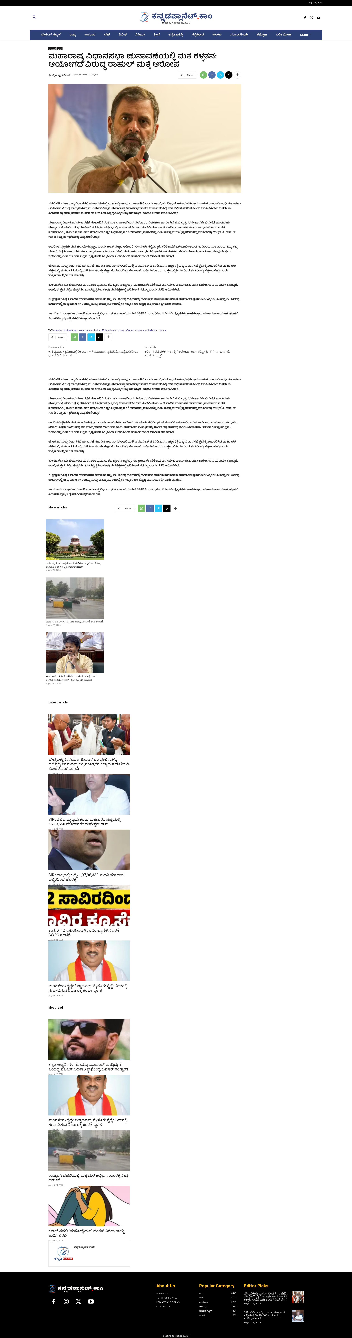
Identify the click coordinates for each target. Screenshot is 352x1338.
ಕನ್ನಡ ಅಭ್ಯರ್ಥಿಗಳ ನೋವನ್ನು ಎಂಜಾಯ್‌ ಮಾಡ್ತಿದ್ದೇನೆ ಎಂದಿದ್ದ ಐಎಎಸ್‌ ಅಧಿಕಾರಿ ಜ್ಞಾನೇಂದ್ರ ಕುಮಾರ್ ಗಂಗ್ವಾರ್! (88, 1066)
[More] (237, 75)
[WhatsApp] (203, 75)
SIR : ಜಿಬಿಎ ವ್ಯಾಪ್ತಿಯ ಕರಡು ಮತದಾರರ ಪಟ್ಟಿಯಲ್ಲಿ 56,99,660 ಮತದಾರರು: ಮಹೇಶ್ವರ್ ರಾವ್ (84, 821)
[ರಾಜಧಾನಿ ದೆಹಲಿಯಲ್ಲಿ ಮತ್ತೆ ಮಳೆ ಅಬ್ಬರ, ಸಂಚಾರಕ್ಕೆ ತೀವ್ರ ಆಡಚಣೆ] (75, 597)
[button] (77, 17)
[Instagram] (66, 1303)
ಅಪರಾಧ (52, 49)
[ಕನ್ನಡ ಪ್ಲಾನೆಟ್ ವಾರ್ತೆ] (63, 1253)
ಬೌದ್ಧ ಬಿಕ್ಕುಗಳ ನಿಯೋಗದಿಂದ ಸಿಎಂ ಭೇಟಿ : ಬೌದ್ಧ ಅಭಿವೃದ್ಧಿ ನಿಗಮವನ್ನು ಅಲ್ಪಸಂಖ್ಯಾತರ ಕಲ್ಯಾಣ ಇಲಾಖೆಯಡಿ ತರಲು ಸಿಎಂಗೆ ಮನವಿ (89, 764)
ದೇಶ (60, 49)
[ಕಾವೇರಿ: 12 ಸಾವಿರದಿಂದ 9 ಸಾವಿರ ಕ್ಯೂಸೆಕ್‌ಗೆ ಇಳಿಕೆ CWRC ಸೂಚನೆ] (89, 905)
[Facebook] (304, 18)
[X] (311, 18)
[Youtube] (318, 18)
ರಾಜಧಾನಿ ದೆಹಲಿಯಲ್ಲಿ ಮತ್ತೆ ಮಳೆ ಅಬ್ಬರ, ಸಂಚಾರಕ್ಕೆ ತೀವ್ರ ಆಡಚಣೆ (74, 621)
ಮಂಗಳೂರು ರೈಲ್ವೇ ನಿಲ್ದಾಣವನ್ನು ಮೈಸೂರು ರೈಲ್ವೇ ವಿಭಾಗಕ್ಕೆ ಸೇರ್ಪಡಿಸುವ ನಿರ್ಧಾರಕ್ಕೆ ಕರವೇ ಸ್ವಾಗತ (87, 988)
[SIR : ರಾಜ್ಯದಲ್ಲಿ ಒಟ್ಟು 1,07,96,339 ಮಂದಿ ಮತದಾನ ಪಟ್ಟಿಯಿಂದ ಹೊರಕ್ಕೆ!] (89, 850)
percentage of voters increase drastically (133, 330)
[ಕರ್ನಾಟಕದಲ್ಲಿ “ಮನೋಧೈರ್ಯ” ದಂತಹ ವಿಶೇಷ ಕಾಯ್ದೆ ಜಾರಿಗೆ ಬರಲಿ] (89, 1206)
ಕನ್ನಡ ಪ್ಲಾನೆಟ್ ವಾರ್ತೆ (61, 75)
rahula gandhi (159, 330)
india (99, 330)
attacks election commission (83, 330)
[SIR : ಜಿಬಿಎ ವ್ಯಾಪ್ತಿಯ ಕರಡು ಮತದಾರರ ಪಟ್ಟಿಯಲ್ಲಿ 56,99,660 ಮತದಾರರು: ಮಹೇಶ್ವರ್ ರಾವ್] (89, 794)
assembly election (61, 330)
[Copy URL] (228, 75)
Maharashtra (108, 330)
